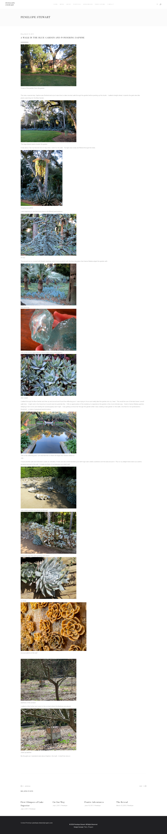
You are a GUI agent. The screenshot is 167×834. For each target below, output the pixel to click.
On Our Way (59, 802)
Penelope (32, 809)
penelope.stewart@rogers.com (42, 823)
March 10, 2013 (29, 34)
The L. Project (88, 827)
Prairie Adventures (94, 802)
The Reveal (122, 802)
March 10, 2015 (121, 805)
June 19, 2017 (88, 805)
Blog (22, 34)
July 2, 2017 (24, 809)
